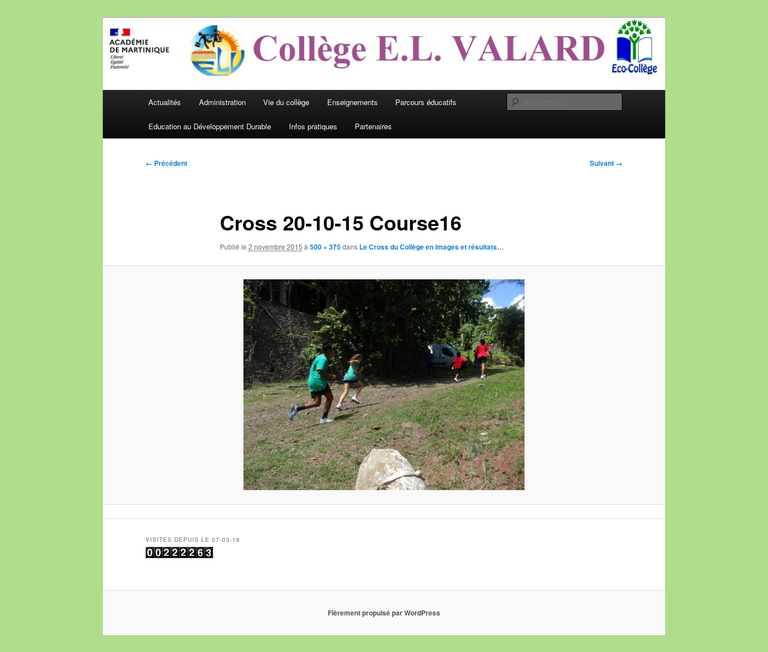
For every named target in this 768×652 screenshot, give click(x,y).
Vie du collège (286, 102)
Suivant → (606, 163)
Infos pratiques (313, 126)
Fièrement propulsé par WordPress (384, 613)
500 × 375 (325, 247)
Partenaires (373, 126)
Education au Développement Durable (209, 126)
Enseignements (352, 102)
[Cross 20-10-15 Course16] (384, 384)
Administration (222, 102)
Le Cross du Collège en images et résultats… (431, 247)
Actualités (164, 102)
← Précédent (166, 163)
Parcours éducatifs (426, 102)
